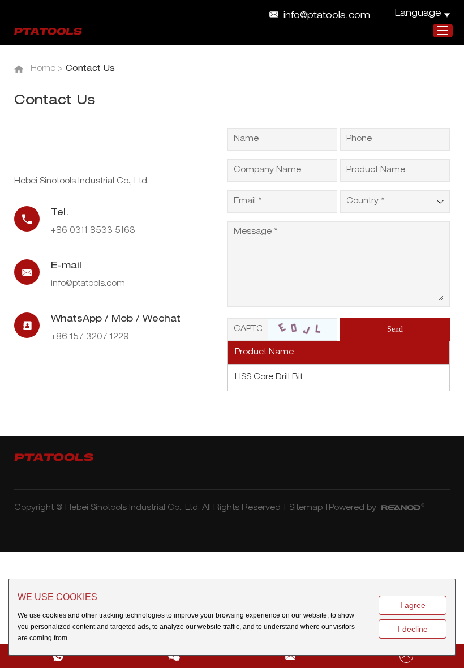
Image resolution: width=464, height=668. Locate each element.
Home (43, 69)
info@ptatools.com (326, 16)
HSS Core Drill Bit (269, 378)
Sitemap (306, 508)
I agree (413, 605)
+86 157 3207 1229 (90, 337)
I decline (413, 628)
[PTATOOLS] (48, 31)
